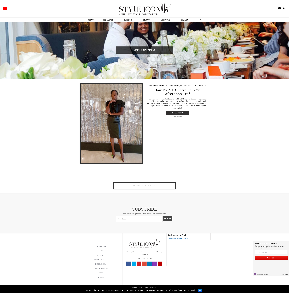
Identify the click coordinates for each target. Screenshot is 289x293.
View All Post (100, 246)
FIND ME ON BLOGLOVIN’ (144, 185)
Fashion (128, 20)
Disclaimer (100, 264)
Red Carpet (108, 20)
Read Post (177, 113)
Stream (100, 277)
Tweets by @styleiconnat (178, 239)
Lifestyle (165, 20)
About (91, 20)
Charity (184, 20)
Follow (100, 273)
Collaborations (100, 268)
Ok (200, 290)
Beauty (146, 20)
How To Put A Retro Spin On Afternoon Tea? (177, 92)
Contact (100, 255)
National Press (100, 260)
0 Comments (177, 117)
